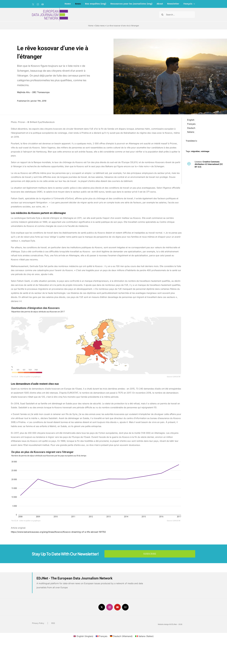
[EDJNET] (50, 9)
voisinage (205, 151)
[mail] (125, 607)
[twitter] (33, 4)
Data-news (100, 25)
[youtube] (43, 4)
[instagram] (38, 4)
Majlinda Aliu (23, 92)
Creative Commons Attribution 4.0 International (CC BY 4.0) (209, 164)
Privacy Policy (38, 623)
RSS (53, 623)
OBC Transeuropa (41, 92)
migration (195, 151)
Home (90, 25)
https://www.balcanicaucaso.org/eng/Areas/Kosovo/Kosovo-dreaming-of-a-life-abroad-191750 (58, 532)
